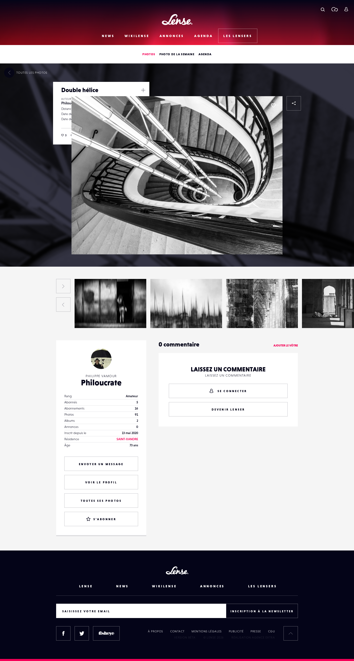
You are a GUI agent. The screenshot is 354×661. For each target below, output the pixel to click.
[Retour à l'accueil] (177, 19)
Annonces (172, 36)
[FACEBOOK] (63, 633)
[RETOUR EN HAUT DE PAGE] (291, 633)
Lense (86, 586)
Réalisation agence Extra (253, 637)
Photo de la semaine (177, 54)
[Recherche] (323, 9)
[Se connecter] (346, 9)
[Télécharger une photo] (334, 9)
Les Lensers (237, 36)
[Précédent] (63, 304)
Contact (177, 631)
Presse (256, 631)
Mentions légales (207, 631)
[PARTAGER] (294, 103)
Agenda (203, 36)
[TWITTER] (82, 633)
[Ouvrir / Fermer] (143, 90)
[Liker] (273, 105)
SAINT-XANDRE (127, 439)
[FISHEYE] (106, 633)
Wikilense (137, 36)
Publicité (236, 631)
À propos (155, 631)
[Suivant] (63, 286)
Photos (148, 54)
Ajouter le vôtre (285, 345)
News (108, 36)
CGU (271, 631)
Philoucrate (70, 103)
